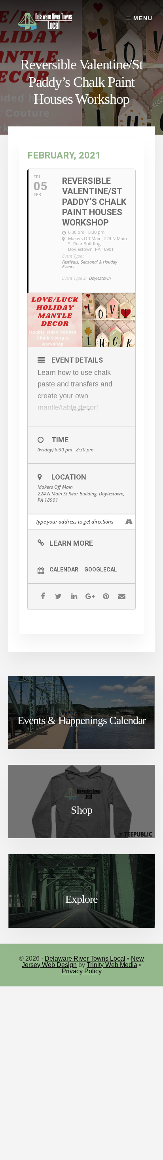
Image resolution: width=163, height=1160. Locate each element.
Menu (143, 18)
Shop (81, 810)
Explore (81, 899)
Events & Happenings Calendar (81, 720)
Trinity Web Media (112, 964)
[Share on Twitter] (58, 597)
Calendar (63, 569)
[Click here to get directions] (129, 521)
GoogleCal (100, 569)
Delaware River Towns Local (85, 958)
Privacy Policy (82, 971)
